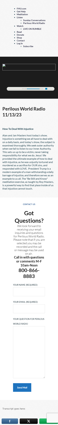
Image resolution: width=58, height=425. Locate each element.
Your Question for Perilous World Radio (28, 321)
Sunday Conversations (34, 20)
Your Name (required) (25, 285)
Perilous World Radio (34, 23)
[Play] (11, 89)
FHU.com (21, 8)
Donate (20, 34)
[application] (29, 88)
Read (19, 31)
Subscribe (28, 46)
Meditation (22, 14)
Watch (20, 26)
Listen (20, 17)
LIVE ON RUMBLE (32, 28)
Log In (20, 43)
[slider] (46, 89)
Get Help (21, 11)
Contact (21, 40)
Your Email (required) (25, 302)
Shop (19, 37)
